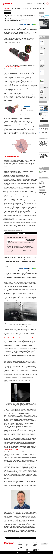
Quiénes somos (27, 550)
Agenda (34, 8)
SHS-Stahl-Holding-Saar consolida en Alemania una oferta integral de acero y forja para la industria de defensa (43, 143)
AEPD (24, 250)
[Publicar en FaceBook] (26, 24)
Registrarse (20, 544)
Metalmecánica (7, 8)
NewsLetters (20, 545)
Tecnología (29, 8)
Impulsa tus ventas (42, 193)
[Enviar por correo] (24, 24)
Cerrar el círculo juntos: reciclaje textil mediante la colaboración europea (43, 149)
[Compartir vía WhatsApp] (34, 24)
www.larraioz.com (9, 224)
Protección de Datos (35, 545)
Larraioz (15, 26)
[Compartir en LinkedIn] (32, 24)
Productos (24, 8)
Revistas (43, 8)
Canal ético (27, 545)
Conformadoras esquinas (43, 58)
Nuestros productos (27, 547)
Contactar (27, 542)
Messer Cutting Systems (43, 98)
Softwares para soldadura (43, 68)
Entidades (39, 8)
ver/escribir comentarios (21, 537)
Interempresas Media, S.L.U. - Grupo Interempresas (28, 552)
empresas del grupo (26, 248)
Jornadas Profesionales (43, 192)
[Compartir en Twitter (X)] (29, 24)
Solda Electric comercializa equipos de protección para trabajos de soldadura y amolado (43, 163)
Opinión (18, 8)
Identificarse (20, 542)
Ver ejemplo (24, 237)
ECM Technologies (44, 87)
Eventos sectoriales (42, 197)
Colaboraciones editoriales (36, 550)
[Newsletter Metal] (44, 110)
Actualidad (14, 8)
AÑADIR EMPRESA (44, 543)
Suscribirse (44, 121)
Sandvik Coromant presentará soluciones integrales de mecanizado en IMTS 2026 (44, 156)
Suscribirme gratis (30, 239)
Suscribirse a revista (20, 548)
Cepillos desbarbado (42, 48)
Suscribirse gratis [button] (40, 3)
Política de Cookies (35, 547)
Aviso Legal (35, 542)
